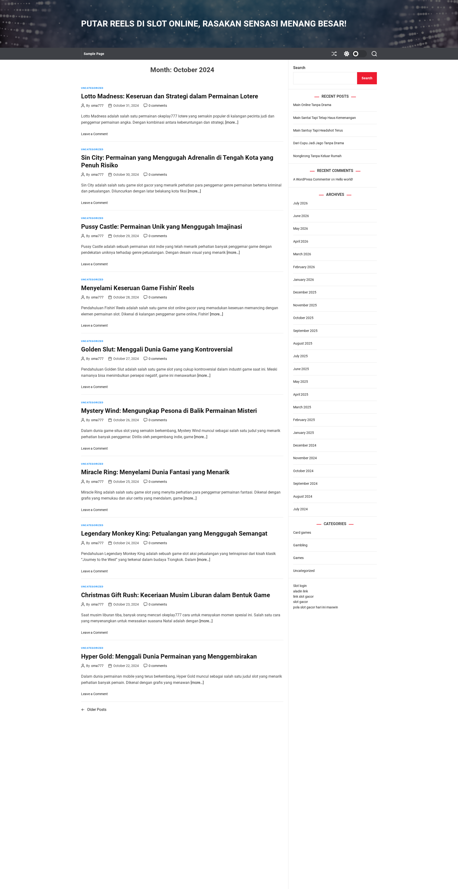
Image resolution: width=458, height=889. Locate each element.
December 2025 (304, 292)
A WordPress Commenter (311, 179)
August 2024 (302, 496)
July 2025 (300, 356)
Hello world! (344, 179)
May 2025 (300, 381)
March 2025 (302, 407)
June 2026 (301, 216)
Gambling (300, 545)
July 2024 (300, 509)
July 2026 (300, 203)
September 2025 (305, 330)
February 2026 (304, 267)
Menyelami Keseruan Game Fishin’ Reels (137, 288)
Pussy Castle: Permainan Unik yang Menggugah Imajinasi (161, 226)
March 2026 (302, 254)
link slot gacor (303, 596)
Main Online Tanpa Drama (312, 105)
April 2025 (300, 394)
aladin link (300, 591)
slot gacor (300, 602)
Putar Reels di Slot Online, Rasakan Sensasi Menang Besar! (214, 24)
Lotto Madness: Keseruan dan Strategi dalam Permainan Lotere (169, 96)
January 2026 (303, 280)
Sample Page (94, 54)
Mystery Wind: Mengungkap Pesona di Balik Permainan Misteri (169, 410)
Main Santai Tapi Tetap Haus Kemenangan (324, 117)
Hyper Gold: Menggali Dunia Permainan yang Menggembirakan (169, 656)
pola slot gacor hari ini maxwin (315, 607)
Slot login (300, 586)
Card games (302, 532)
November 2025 (305, 305)
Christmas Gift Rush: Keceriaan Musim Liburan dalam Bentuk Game (175, 595)
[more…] (231, 122)
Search (299, 67)
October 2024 (303, 471)
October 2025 (303, 318)
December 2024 (304, 445)
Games (298, 558)
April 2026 (300, 241)
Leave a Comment (94, 134)
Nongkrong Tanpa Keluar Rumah (317, 156)
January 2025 (303, 432)
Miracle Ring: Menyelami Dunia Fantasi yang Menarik (155, 472)
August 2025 (302, 343)
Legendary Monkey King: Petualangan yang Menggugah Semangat (174, 533)
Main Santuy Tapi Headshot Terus (318, 130)
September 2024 (305, 483)
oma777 (97, 105)
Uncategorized (92, 88)
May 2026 (300, 228)
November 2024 (305, 458)
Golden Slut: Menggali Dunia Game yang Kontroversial (157, 349)
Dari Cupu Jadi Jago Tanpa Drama (318, 143)
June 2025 (301, 369)
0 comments (158, 105)
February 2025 (304, 420)
